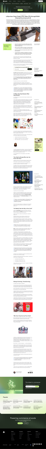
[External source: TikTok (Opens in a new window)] (39, 444)
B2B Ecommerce (26, 3)
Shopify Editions (13, 434)
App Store (20, 435)
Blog (3, 3)
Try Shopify (36, 1)
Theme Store (21, 434)
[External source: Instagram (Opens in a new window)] (37, 444)
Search (41, 3)
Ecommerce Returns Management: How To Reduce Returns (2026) (6, 408)
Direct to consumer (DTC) (38, 175)
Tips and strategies (37, 179)
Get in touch (40, 1)
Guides (28, 435)
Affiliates (20, 438)
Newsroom (12, 438)
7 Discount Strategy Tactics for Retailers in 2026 (27, 402)
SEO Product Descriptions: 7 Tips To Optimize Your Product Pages (38, 408)
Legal (15, 444)
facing (21, 211)
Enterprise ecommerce (8, 3)
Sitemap (23, 444)
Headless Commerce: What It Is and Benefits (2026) (7, 402)
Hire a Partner (37, 435)
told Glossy (26, 245)
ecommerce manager (28, 194)
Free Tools (28, 438)
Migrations (21, 3)
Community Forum (38, 434)
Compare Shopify (29, 434)
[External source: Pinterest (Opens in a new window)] (33, 445)
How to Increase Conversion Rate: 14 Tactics (17, 402)
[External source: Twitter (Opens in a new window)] (30, 372)
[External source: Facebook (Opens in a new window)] (28, 372)
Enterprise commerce (37, 101)
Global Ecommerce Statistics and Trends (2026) (18, 407)
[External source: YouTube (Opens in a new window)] (36, 444)
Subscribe (38, 75)
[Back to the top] (4, 432)
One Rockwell (18, 210)
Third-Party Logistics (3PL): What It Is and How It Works (38, 402)
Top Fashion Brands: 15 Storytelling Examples (27, 407)
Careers (12, 435)
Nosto (14, 228)
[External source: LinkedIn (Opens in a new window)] (32, 372)
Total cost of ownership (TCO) (15, 3)
